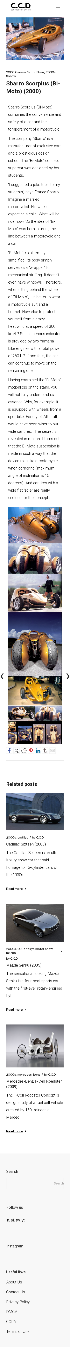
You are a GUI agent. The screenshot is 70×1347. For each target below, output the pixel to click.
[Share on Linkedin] (38, 750)
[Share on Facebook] (9, 750)
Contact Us (15, 1292)
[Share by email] (52, 750)
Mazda (11, 953)
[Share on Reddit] (24, 750)
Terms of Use (18, 1331)
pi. (13, 1220)
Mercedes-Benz (29, 1075)
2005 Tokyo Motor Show (35, 949)
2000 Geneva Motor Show (25, 72)
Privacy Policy (18, 1302)
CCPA (11, 1321)
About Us (14, 1282)
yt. (23, 1220)
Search (59, 1183)
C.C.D (38, 838)
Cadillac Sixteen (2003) (26, 844)
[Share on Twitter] (16, 750)
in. (8, 1220)
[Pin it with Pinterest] (31, 750)
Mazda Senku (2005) (23, 965)
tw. (18, 1220)
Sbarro (11, 76)
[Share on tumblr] (45, 750)
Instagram (14, 1246)
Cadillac (23, 838)
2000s (51, 72)
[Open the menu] (58, 7)
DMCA (11, 1311)
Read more (14, 889)
